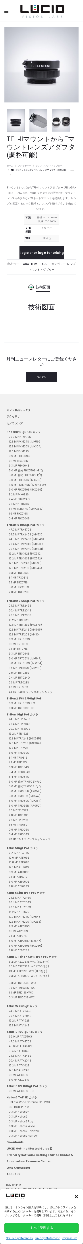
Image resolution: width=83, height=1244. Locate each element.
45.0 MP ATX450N (20, 1046)
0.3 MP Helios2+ (19, 1112)
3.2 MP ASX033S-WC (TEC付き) (29, 966)
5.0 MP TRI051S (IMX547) (25, 796)
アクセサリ (13, 416)
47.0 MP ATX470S (20, 1041)
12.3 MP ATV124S (19, 1025)
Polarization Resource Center (29, 1161)
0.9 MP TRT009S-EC (22, 703)
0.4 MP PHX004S (19, 518)
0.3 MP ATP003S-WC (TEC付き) (29, 976)
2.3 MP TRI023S (18, 820)
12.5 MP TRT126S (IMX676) (25, 625)
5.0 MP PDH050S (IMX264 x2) (27, 485)
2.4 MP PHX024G (19, 499)
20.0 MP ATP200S (20, 907)
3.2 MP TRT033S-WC (22, 988)
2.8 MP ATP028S (19, 950)
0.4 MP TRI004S (19, 834)
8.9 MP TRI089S (19, 753)
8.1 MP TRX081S (18, 577)
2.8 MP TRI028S (19, 815)
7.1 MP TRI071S (18, 762)
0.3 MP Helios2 (18, 1116)
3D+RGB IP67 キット (22, 1107)
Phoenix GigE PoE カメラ (24, 432)
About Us (13, 1174)
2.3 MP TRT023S (19, 682)
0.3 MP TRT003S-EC (22, 708)
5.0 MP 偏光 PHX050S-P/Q (25, 475)
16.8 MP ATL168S (19, 862)
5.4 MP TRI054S (19, 777)
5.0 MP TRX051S (19, 587)
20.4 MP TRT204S (20, 610)
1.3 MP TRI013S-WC (21, 992)
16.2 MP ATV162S (19, 1020)
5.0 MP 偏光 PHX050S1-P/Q (26, 470)
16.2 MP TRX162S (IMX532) (25, 553)
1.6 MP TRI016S (18, 825)
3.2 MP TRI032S (18, 810)
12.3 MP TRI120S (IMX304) (25, 743)
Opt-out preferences (19, 1238)
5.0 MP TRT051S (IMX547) (25, 658)
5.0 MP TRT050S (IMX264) (25, 663)
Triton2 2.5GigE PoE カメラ (25, 601)
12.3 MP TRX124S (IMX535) (25, 563)
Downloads (15, 1142)
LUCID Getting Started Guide (28, 1148)
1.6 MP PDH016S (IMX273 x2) (26, 509)
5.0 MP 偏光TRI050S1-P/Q (25, 781)
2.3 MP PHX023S (19, 504)
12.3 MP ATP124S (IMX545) (25, 917)
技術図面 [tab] (43, 287)
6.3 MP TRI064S (19, 767)
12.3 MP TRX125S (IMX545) (25, 568)
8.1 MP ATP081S (18, 931)
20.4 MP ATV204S (20, 1016)
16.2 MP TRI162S (19, 733)
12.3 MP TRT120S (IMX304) (25, 634)
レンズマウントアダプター (49, 165)
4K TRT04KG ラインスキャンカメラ (30, 692)
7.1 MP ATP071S (18, 936)
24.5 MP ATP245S (20, 897)
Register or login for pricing (41, 252)
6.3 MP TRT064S (19, 653)
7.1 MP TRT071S (18, 649)
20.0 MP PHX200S (20, 437)
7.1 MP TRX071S (18, 582)
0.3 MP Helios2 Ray (21, 1121)
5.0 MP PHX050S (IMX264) (25, 489)
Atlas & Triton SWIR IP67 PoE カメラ (32, 957)
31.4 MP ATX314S (19, 1051)
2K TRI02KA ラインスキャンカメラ (29, 839)
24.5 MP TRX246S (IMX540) (26, 539)
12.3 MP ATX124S (19, 1070)
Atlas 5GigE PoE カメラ (22, 848)
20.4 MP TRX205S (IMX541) (26, 549)
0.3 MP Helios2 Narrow (23, 1136)
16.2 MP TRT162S (19, 620)
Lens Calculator (18, 1168)
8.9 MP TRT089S (19, 639)
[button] (76, 1196)
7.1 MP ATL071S (18, 877)
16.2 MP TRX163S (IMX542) (25, 558)
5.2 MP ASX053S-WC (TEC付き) (29, 962)
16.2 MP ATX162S (19, 1065)
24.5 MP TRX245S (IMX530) (26, 534)
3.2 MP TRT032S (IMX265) (25, 668)
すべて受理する (41, 1227)
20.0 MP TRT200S (20, 615)
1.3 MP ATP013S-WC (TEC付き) (28, 971)
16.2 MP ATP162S (19, 912)
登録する (41, 377)
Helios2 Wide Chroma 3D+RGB (29, 1102)
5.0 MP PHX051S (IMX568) (25, 480)
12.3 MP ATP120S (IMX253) (25, 921)
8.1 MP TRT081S (18, 644)
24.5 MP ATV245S (20, 1011)
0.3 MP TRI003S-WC (22, 997)
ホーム (10, 165)
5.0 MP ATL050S (19, 881)
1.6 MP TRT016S (18, 687)
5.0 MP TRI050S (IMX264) (25, 801)
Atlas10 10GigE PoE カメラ (24, 1032)
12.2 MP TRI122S (18, 748)
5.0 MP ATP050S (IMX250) (25, 946)
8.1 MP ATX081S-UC (21, 1091)
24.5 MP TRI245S (19, 719)
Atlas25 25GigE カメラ (22, 1006)
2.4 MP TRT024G (19, 677)
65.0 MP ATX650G (20, 1036)
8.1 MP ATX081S (18, 1075)
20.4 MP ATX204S (20, 1060)
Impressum (69, 1238)
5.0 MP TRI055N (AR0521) (25, 791)
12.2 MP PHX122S (19, 451)
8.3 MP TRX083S (19, 573)
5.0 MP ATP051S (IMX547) (25, 941)
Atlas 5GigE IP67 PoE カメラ (26, 893)
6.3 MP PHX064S (19, 465)
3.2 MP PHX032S (19, 494)
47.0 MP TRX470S (20, 529)
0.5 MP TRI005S (19, 829)
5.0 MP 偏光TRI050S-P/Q (25, 786)
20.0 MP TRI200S (19, 729)
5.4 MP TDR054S (19, 772)
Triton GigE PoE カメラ (22, 714)
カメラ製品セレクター (20, 410)
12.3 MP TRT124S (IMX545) (25, 629)
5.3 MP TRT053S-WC (22, 983)
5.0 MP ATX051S (19, 1080)
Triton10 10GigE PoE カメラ (25, 525)
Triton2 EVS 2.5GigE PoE (24, 698)
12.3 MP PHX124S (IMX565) (25, 441)
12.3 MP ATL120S (19, 867)
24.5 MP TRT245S (20, 605)
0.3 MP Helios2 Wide (22, 1126)
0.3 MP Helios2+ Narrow (24, 1131)
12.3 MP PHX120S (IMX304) (25, 446)
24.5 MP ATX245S (20, 1056)
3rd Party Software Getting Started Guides (39, 1155)
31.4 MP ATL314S (19, 853)
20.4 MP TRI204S (19, 724)
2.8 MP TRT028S (19, 673)
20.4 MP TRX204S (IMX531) (26, 544)
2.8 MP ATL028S (19, 886)
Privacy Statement (47, 1238)
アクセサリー (24, 165)
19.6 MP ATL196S (19, 857)
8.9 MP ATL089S (19, 872)
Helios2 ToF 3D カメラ (22, 1097)
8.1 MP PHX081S (18, 461)
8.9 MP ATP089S (19, 926)
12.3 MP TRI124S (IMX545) (25, 738)
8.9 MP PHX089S (19, 456)
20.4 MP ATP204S (20, 902)
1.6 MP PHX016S (18, 513)
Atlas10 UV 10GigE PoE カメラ (27, 1086)
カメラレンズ (15, 423)
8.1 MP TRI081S (18, 757)
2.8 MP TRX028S (19, 592)
